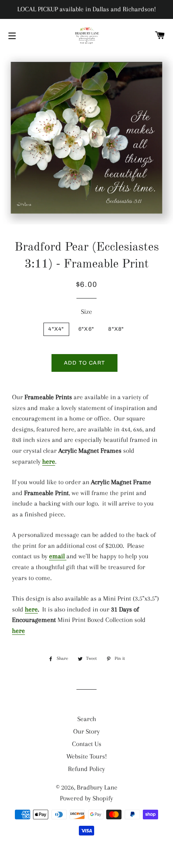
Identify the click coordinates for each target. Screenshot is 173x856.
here (48, 461)
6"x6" (86, 329)
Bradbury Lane (97, 787)
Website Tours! (86, 756)
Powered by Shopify (86, 798)
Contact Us (86, 744)
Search (86, 719)
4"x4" (56, 329)
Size (86, 311)
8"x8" (116, 329)
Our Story (86, 731)
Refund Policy (86, 769)
